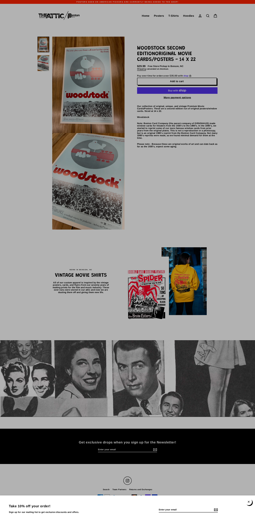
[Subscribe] (215, 509)
